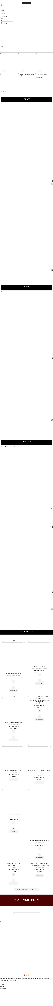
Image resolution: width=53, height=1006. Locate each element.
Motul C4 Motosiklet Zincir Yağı (13, 673)
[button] (26, 41)
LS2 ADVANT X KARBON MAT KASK (39, 865)
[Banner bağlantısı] (26, 120)
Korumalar (13, 867)
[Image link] (26, 915)
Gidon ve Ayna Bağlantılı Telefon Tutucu (13, 722)
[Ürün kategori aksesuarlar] (26, 73)
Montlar (39, 775)
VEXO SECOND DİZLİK (14, 865)
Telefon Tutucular (16, 724)
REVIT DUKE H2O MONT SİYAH (13, 770)
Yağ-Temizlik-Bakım (16, 675)
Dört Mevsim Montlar (39, 774)
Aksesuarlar (9, 675)
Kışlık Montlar (13, 772)
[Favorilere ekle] (23, 641)
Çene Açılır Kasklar (39, 867)
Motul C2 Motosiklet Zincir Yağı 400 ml (39, 840)
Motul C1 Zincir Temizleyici (39, 666)
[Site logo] (10, 5)
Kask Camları (39, 703)
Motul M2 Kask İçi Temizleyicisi (13, 814)
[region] (26, 36)
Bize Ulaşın (27, 2)
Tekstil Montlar (31, 774)
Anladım (3, 982)
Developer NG (18, 919)
